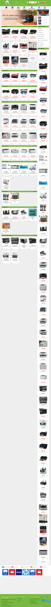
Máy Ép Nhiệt (40, 28)
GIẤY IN (39, 8)
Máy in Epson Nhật (41, 44)
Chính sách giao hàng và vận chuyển (35, 599)
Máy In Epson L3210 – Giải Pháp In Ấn (32, 59)
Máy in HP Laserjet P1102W (43, 281)
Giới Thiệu (19, 598)
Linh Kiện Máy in (40, 30)
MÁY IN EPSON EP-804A (14, 81)
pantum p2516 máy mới (43, 535)
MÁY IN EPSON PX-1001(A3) (24, 81)
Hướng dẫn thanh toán (33, 602)
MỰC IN (24, 8)
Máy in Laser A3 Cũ (41, 38)
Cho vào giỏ (8, 54)
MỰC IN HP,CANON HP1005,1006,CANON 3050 (23, 173)
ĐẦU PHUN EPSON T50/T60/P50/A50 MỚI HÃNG (6, 218)
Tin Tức (19, 599)
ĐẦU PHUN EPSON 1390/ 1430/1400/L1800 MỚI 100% (15, 218)
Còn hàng (4, 40)
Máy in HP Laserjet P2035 (23, 141)
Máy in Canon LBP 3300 (32, 141)
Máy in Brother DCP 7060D (14, 246)
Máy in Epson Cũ (40, 42)
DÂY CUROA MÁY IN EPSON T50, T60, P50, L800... (6, 231)
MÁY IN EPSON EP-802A (6, 81)
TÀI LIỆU (44, 8)
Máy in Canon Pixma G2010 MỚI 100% (15, 52)
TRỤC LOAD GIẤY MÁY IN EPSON (23, 218)
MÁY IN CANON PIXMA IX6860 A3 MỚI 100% (32, 38)
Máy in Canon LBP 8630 (43, 383)
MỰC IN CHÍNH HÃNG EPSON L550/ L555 (6, 173)
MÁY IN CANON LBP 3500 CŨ (32, 157)
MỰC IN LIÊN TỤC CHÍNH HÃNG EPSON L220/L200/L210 (6, 188)
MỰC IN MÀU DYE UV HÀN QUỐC (15, 201)
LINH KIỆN (18, 8)
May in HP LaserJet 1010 (43, 315)
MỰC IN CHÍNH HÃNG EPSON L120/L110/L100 (32, 173)
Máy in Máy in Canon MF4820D (24, 247)
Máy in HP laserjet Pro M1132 (6, 246)
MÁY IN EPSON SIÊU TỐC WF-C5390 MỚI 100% (6, 52)
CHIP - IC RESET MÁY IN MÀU (32, 218)
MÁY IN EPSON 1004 (24, 97)
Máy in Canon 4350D (15, 260)
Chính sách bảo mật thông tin (34, 598)
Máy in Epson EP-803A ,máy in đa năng (15, 38)
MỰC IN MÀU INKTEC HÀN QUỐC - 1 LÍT (6, 203)
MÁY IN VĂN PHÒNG (32, 8)
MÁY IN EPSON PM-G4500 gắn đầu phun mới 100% (32, 82)
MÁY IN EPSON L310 (33, 97)
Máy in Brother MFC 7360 (6, 260)
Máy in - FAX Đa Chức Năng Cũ (43, 40)
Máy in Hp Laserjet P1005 (43, 270)
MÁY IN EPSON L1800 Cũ (6, 37)
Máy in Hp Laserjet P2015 (43, 304)
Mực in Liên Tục (40, 32)
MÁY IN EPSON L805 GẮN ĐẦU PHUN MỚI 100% (15, 98)
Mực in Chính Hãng (41, 34)
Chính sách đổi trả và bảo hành (34, 603)
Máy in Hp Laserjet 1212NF (32, 246)
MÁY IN (12, 8)
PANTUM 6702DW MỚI (6, 141)
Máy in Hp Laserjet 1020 (15, 141)
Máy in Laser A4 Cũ (41, 36)
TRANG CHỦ (6, 8)
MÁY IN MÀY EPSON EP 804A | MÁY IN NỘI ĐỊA (23, 38)
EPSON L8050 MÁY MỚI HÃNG (15, 66)
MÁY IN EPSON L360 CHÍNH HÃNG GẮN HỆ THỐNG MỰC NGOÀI (6, 98)
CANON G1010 (24, 51)
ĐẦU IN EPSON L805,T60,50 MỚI (32, 52)
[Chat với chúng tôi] (50, 602)
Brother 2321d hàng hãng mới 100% (24, 66)
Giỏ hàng (33, 2)
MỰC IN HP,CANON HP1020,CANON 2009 (15, 173)
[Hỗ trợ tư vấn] (50, 600)
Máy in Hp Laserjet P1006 (43, 338)
